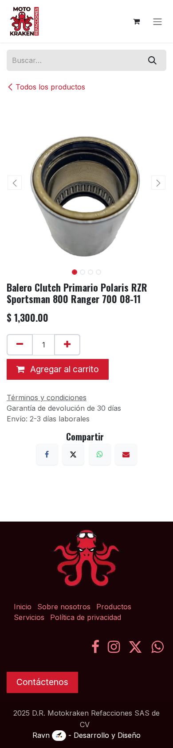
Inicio (22, 606)
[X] (73, 454)
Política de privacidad (85, 617)
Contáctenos (42, 682)
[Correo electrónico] (126, 454)
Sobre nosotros (63, 606)
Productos (113, 606)
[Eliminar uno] (20, 344)
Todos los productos (50, 86)
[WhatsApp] (99, 454)
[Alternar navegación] (157, 21)
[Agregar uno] (67, 344)
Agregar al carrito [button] (63, 369)
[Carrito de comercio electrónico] (136, 21)
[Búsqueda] (152, 60)
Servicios (29, 617)
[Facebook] (47, 454)
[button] (15, 182)
